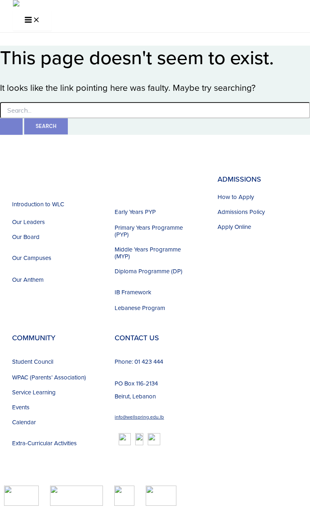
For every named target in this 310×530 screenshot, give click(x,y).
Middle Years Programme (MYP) (148, 252)
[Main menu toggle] (32, 20)
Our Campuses (31, 257)
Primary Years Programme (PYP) (149, 231)
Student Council (32, 361)
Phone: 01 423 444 (139, 361)
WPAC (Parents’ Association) (49, 377)
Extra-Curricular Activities (44, 443)
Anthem (33, 279)
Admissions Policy (241, 211)
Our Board (26, 237)
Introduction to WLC (38, 204)
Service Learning (34, 392)
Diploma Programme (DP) (148, 271)
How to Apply (236, 197)
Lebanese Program (140, 308)
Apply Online (234, 226)
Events (20, 407)
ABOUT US (30, 179)
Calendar (24, 422)
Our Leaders (28, 222)
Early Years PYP (135, 211)
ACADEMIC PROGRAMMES (139, 183)
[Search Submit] (11, 126)
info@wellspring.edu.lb (139, 416)
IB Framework (133, 292)
